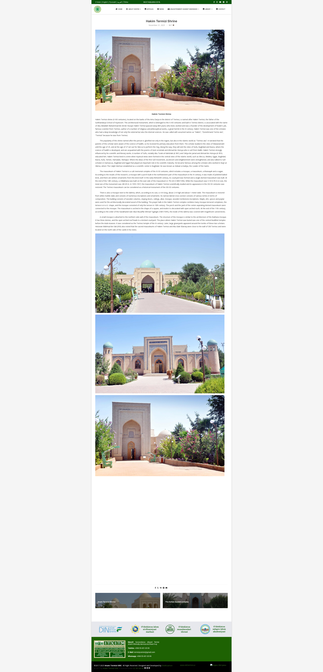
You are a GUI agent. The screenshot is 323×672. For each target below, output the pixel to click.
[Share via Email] (166, 588)
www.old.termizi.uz (187, 665)
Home (120, 9)
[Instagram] (217, 2)
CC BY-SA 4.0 (138, 668)
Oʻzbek (98, 2)
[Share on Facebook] (155, 588)
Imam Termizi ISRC (111, 668)
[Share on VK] (161, 588)
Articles (150, 9)
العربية (119, 2)
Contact (221, 9)
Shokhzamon (167, 665)
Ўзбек (126, 2)
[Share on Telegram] (164, 588)
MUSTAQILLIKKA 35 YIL (151, 2)
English (105, 2)
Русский (112, 2)
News (162, 9)
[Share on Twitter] (158, 588)
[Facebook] (214, 2)
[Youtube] (220, 2)
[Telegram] (223, 2)
